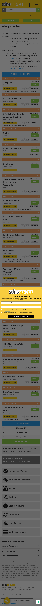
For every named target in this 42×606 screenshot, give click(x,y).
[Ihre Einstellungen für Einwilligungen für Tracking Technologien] (38, 602)
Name (2, 305)
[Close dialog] (41, 288)
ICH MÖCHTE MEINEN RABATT (21, 316)
